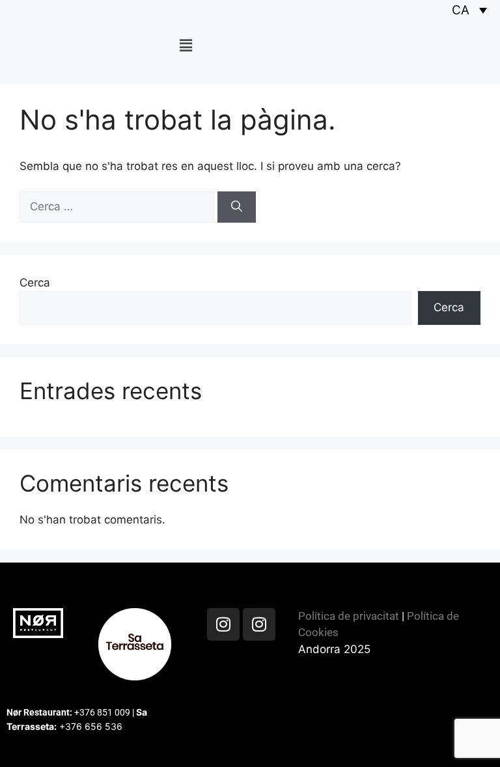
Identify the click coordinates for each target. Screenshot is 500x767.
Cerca (35, 282)
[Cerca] (236, 207)
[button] (185, 45)
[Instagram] (223, 624)
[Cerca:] (118, 206)
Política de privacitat (348, 615)
